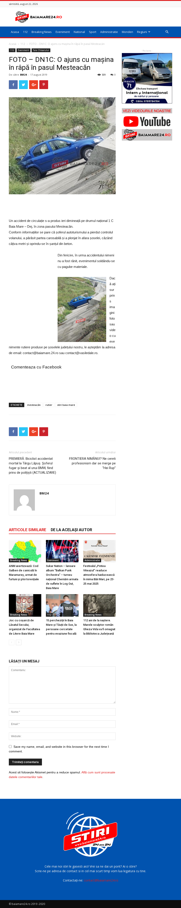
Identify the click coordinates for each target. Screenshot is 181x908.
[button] (167, 32)
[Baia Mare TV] (147, 124)
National (79, 32)
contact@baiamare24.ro (101, 880)
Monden (127, 32)
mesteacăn (34, 404)
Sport (92, 32)
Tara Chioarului (41, 50)
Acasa (15, 32)
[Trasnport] (147, 78)
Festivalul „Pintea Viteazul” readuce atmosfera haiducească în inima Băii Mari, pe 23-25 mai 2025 (99, 574)
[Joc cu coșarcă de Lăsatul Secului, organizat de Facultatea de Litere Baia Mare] (25, 605)
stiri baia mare (66, 404)
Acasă (12, 44)
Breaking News (42, 32)
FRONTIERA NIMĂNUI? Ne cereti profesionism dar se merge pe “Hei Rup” (92, 463)
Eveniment (63, 32)
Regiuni (142, 32)
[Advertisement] (120, 16)
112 (25, 32)
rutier (48, 404)
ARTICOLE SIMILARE (27, 529)
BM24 (23, 74)
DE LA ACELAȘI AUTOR (71, 529)
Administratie (109, 32)
